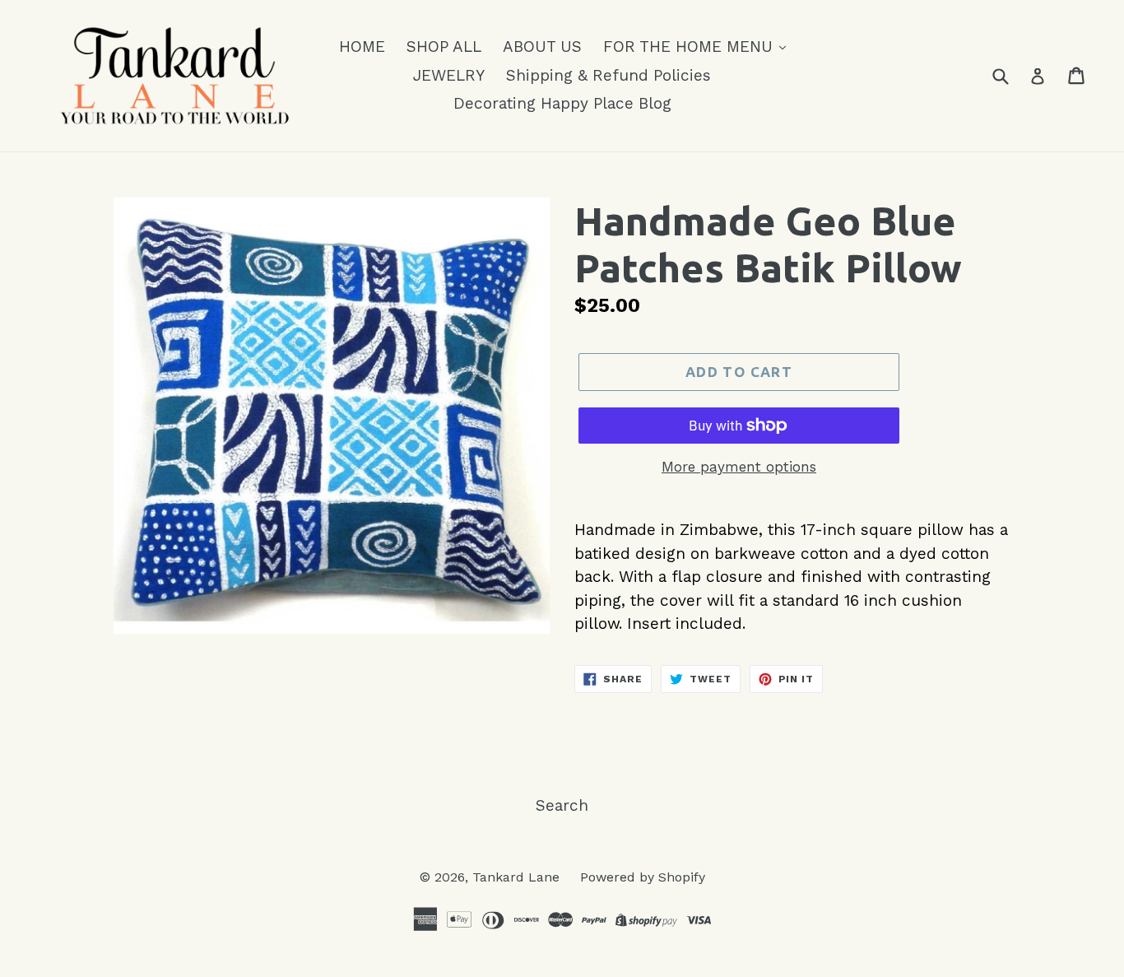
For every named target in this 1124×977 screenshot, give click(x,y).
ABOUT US (542, 46)
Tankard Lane (518, 877)
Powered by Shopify (642, 877)
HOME (362, 46)
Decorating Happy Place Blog (562, 103)
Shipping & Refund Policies (608, 75)
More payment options (739, 466)
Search (562, 805)
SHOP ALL (443, 46)
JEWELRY (449, 75)
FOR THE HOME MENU (690, 46)
